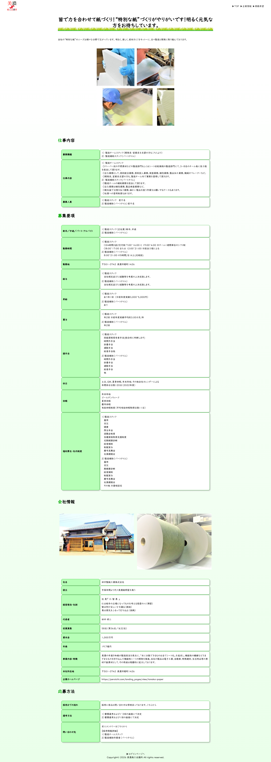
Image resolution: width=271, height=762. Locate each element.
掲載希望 (259, 6)
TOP (236, 6)
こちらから (151, 705)
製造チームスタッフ (114, 734)
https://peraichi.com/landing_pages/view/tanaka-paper (132, 679)
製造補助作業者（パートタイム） (120, 738)
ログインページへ (137, 754)
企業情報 (247, 6)
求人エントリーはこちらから (114, 726)
